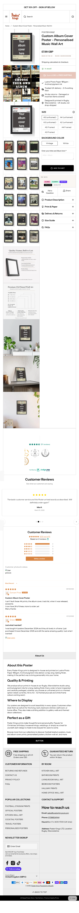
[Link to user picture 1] (10, 641)
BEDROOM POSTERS (51, 784)
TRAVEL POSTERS (13, 824)
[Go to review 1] (36, 521)
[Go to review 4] (42, 521)
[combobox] (46, 16)
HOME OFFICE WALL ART (53, 793)
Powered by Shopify (46, 886)
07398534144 (53, 817)
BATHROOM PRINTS (50, 775)
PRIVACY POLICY (12, 779)
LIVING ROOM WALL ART (52, 779)
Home (7, 26)
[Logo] (15, 16)
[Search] (24, 16)
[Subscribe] (34, 846)
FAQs (7, 784)
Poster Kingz (35, 886)
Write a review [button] (39, 559)
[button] (73, 16)
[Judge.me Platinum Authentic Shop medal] (34, 453)
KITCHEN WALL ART (50, 771)
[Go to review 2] (38, 521)
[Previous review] (2, 521)
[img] (10, 589)
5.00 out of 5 (45, 536)
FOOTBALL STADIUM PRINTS (17, 806)
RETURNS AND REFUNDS (16, 771)
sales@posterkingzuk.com (58, 813)
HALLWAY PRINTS (49, 788)
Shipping (45, 62)
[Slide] (74, 112)
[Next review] (76, 521)
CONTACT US (11, 775)
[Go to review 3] (40, 521)
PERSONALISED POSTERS (16, 828)
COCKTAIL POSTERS (14, 819)
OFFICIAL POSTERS (13, 811)
